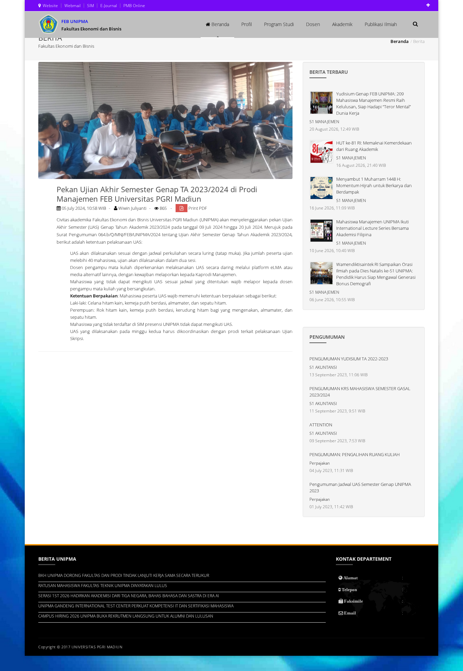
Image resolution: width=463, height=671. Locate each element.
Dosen (313, 24)
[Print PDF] (181, 208)
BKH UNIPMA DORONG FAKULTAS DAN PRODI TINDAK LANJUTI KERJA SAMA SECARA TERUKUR (123, 575)
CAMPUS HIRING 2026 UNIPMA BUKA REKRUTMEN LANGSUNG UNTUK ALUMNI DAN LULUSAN (125, 616)
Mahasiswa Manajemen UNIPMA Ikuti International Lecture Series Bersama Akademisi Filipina (372, 228)
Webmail (72, 5)
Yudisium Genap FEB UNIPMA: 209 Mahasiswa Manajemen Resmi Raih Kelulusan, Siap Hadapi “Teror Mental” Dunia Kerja (373, 103)
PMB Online (133, 5)
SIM (90, 5)
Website (49, 5)
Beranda (219, 24)
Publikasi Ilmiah (381, 24)
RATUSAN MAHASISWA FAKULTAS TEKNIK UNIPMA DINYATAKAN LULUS (102, 585)
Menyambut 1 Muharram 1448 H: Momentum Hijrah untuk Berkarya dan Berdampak (374, 185)
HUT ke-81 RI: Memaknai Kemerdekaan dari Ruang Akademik (374, 146)
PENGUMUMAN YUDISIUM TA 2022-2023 (348, 359)
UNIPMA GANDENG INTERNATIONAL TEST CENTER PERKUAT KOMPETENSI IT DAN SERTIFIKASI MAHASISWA (136, 606)
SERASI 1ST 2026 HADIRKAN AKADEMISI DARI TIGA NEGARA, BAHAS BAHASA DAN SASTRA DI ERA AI (128, 596)
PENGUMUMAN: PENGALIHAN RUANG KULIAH (354, 454)
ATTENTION (320, 425)
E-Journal (108, 5)
